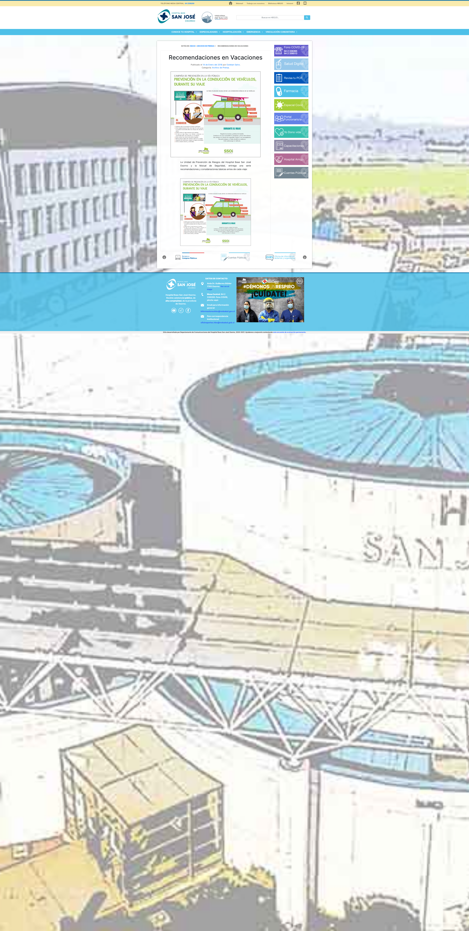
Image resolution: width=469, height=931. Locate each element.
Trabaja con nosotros (256, 3)
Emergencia (253, 32)
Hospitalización (232, 32)
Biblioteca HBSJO (275, 3)
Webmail (239, 3)
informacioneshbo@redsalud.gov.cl (218, 311)
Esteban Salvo (233, 64)
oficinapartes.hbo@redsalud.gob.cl (217, 322)
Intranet (290, 3)
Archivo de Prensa (220, 67)
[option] (189, 257)
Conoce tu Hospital (182, 32)
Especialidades (209, 32)
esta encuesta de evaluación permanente (289, 332)
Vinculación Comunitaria (280, 32)
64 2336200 (189, 3)
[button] (164, 257)
